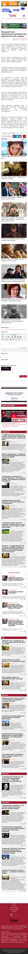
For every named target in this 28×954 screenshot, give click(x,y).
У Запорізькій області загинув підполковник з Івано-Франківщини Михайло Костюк (12, 321)
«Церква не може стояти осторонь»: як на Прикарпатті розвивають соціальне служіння (14, 699)
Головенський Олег (13, 603)
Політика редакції (14, 907)
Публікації (6, 432)
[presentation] (3, 335)
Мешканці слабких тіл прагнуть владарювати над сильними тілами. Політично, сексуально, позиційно (16, 623)
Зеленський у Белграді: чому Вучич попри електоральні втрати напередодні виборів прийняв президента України (13, 851)
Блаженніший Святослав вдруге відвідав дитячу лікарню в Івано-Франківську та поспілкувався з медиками (13, 736)
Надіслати (23, 376)
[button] (3, 335)
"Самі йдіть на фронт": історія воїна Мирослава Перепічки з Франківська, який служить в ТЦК (12, 219)
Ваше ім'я (4, 353)
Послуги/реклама (14, 909)
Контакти (14, 906)
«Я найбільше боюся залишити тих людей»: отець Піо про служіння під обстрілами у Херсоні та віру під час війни (14, 437)
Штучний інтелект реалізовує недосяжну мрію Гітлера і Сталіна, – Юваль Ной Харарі (16, 606)
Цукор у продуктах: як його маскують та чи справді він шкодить (14, 660)
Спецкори (14, 911)
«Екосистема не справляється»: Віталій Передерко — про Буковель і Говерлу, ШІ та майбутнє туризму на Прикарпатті (14, 478)
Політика (5, 802)
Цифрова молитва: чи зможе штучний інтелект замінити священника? (16, 579)
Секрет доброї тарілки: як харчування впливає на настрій (12, 678)
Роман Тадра (11, 576)
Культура (5, 774)
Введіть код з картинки (8, 365)
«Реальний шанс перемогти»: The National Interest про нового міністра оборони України (13, 806)
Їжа (3, 638)
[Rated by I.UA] (14, 915)
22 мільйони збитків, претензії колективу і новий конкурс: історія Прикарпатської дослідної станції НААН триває (13, 525)
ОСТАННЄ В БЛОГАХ (14, 573)
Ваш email (4, 359)
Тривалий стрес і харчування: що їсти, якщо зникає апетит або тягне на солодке (13, 642)
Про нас (14, 904)
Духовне (5, 695)
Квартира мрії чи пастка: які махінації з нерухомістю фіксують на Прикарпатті (13, 501)
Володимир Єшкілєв (13, 619)
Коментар (4, 332)
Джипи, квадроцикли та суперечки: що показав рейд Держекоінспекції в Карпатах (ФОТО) (13, 455)
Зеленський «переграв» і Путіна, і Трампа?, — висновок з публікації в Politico (13, 871)
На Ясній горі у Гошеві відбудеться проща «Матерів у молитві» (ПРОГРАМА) (13, 717)
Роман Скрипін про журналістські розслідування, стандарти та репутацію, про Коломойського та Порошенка (14, 424)
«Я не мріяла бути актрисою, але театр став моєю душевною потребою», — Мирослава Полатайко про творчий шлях (12, 779)
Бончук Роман (12, 590)
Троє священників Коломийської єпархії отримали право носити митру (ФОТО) (12, 755)
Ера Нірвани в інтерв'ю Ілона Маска (15, 592)
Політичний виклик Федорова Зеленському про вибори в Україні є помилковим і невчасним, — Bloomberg (13, 829)
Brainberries (14, 160)
